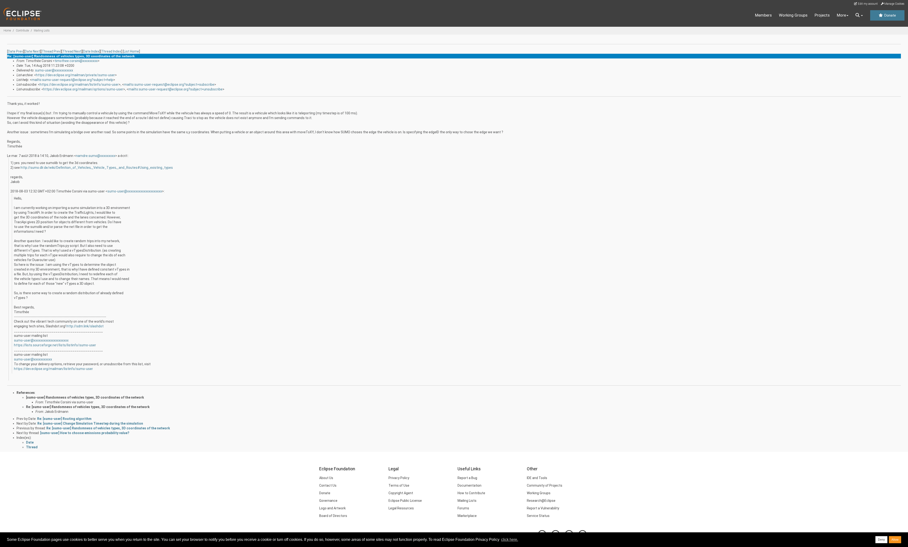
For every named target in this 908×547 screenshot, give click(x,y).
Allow (895, 539)
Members (763, 15)
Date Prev (15, 51)
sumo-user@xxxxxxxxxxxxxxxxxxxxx (134, 191)
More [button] (841, 15)
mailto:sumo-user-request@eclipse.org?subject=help (72, 80)
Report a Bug (467, 478)
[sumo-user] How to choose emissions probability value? (84, 433)
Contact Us (327, 485)
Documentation (469, 485)
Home (7, 30)
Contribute (22, 30)
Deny (881, 539)
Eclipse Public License (405, 501)
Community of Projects (544, 485)
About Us (326, 478)
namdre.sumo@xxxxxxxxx (95, 156)
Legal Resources (401, 508)
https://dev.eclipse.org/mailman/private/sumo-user (75, 75)
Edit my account (867, 3)
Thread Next (71, 51)
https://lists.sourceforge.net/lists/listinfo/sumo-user (55, 345)
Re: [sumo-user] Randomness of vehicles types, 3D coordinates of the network (88, 407)
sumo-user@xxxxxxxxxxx (54, 70)
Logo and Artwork (332, 508)
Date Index (91, 51)
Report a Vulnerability (543, 508)
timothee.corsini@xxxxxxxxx (76, 61)
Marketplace (467, 516)
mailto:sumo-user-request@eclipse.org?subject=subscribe (169, 84)
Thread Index (111, 51)
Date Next (32, 51)
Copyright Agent (401, 493)
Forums (463, 508)
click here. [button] (509, 540)
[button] (859, 15)
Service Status (538, 516)
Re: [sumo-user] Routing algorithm (64, 419)
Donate (889, 15)
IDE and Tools (537, 478)
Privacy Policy (399, 478)
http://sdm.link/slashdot (85, 326)
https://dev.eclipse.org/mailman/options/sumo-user (83, 89)
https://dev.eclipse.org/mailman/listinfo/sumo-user (79, 84)
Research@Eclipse (541, 501)
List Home (131, 51)
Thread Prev (51, 51)
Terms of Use (399, 485)
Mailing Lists (42, 30)
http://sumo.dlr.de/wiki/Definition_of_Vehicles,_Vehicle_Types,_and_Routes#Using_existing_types (97, 167)
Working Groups (793, 15)
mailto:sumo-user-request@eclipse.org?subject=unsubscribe (175, 89)
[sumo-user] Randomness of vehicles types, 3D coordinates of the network (85, 397)
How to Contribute (471, 493)
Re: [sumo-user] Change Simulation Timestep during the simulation (90, 423)
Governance (328, 501)
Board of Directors (333, 516)
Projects (822, 15)
